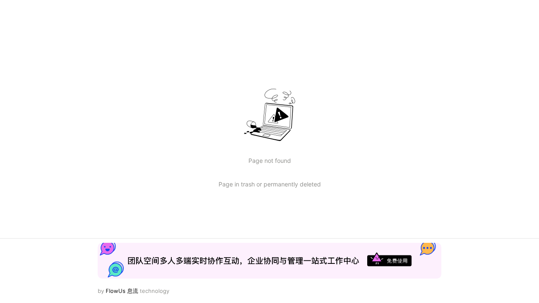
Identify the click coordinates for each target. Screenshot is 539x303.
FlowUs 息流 (122, 290)
